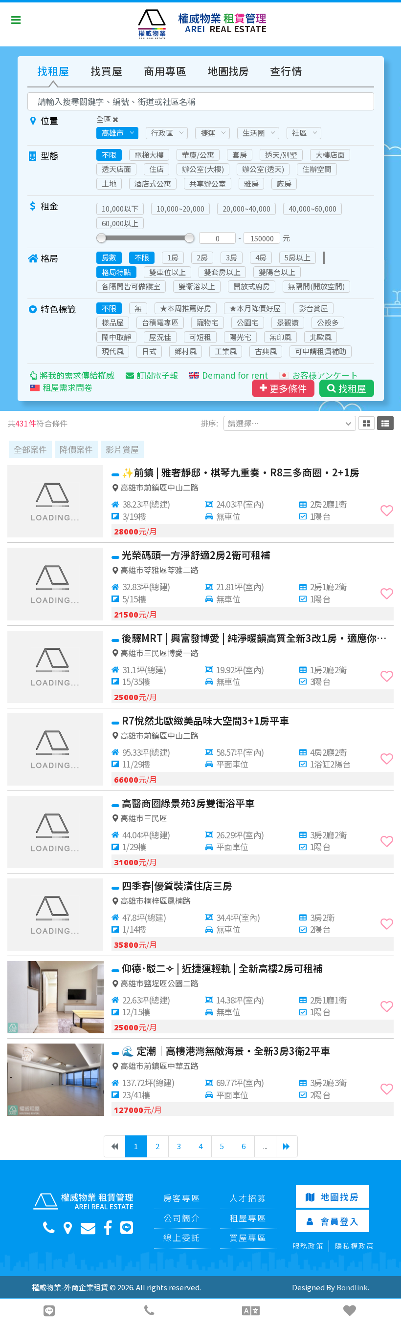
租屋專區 (248, 1218)
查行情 (286, 71)
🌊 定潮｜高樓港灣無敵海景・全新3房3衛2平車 (226, 1051)
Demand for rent (235, 375)
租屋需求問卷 (67, 387)
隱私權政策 (354, 1246)
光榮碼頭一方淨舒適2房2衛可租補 (196, 555)
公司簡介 (181, 1218)
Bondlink (352, 1287)
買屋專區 (248, 1237)
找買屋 (106, 71)
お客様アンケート (325, 375)
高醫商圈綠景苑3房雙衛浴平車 (188, 803)
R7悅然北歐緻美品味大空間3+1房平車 (205, 720)
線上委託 (181, 1237)
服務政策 (308, 1246)
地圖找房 (228, 71)
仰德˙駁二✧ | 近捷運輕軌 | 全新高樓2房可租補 (222, 968)
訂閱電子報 (157, 375)
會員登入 (339, 1221)
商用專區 (165, 71)
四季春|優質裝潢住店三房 (177, 885)
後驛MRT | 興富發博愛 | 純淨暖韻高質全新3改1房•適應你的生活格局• (258, 638)
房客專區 (181, 1198)
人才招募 (248, 1198)
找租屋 (53, 71)
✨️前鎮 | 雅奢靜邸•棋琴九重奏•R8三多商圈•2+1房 (240, 472)
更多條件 (288, 388)
